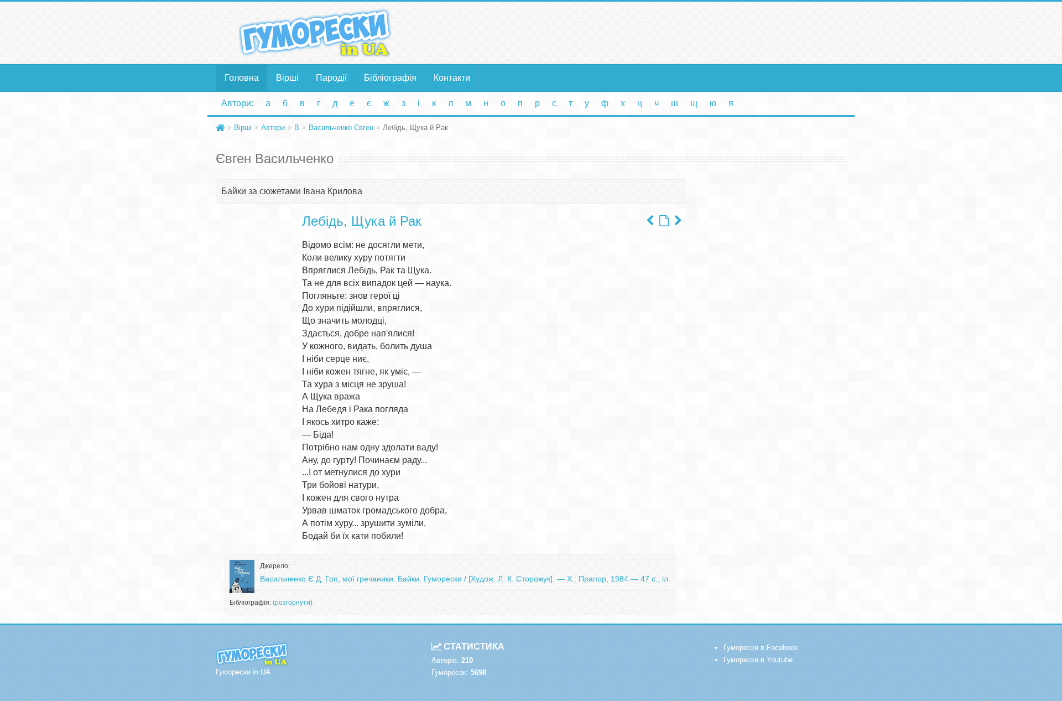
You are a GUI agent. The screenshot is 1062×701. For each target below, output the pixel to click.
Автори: (237, 103)
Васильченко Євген (341, 127)
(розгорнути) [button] (293, 602)
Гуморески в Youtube (758, 660)
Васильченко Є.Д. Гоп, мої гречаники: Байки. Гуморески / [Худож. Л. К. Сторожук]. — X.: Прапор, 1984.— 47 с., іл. (465, 578)
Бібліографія (390, 77)
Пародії (331, 77)
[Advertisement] (638, 32)
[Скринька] (678, 221)
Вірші (287, 77)
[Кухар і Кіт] (650, 221)
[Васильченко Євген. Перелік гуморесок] (664, 221)
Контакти (452, 77)
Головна (242, 77)
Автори (273, 127)
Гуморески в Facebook (760, 647)
